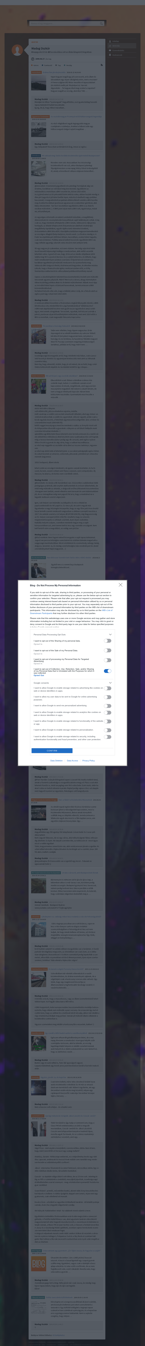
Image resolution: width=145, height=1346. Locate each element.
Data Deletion (56, 760)
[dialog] (72, 673)
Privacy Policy (88, 760)
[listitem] (72, 634)
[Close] (121, 585)
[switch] (107, 641)
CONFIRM (52, 751)
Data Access (72, 760)
